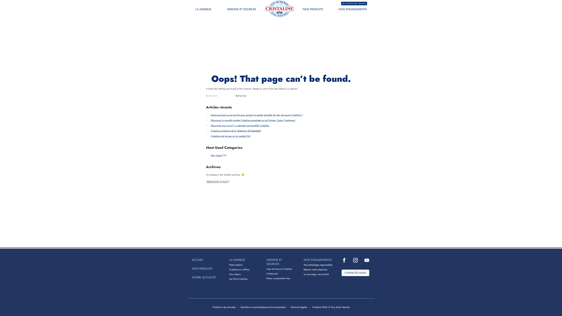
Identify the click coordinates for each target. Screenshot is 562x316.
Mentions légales (299, 307)
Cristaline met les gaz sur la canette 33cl (231, 136)
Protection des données (224, 307)
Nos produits (313, 9)
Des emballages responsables (318, 265)
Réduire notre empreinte (315, 269)
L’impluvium (272, 273)
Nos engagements (353, 9)
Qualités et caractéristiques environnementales (263, 307)
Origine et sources (241, 9)
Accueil (197, 260)
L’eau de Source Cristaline (279, 269)
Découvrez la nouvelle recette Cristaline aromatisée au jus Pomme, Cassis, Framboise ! (253, 120)
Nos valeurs (235, 274)
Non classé (216, 155)
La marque (203, 9)
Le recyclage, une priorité (316, 274)
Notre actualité (204, 277)
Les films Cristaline (238, 279)
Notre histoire (236, 265)
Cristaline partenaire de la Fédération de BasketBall (236, 131)
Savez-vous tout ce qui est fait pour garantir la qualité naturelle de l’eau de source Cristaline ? (257, 115)
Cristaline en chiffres (239, 269)
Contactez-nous (355, 273)
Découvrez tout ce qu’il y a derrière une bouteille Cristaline (240, 125)
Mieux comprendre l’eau (278, 278)
